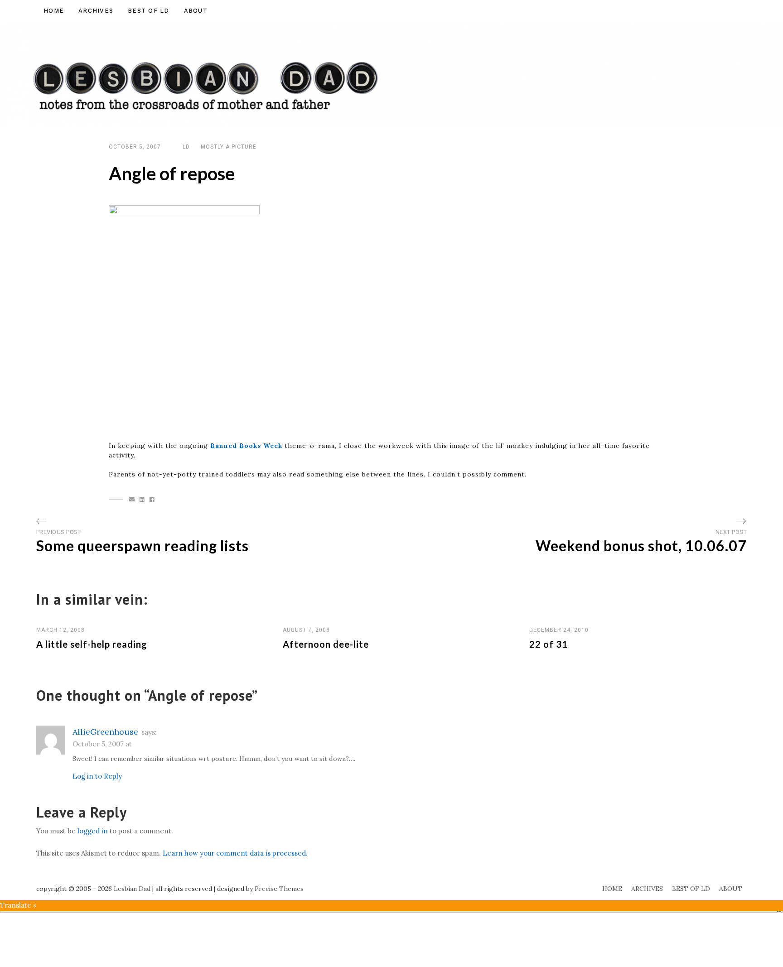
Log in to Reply (97, 776)
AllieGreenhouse (105, 731)
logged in (92, 831)
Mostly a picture (228, 147)
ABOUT (196, 10)
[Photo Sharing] (184, 318)
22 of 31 (548, 644)
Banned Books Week (246, 446)
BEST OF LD (148, 10)
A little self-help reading (91, 644)
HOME (54, 10)
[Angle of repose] (132, 499)
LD (186, 147)
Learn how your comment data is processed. (235, 853)
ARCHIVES (95, 10)
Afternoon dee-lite (326, 644)
